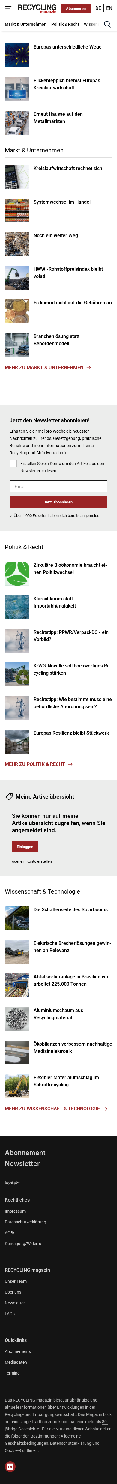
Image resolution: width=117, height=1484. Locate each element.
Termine (12, 1373)
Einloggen (25, 846)
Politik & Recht (24, 547)
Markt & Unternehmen (34, 150)
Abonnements (18, 1351)
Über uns (13, 1292)
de (98, 8)
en (109, 8)
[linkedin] (10, 1466)
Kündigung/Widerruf (24, 1243)
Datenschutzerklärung (25, 1222)
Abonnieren (76, 8)
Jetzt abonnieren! (59, 502)
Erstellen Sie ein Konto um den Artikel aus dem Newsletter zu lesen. (62, 467)
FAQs (10, 1313)
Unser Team (16, 1281)
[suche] (107, 24)
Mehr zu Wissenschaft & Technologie (52, 1109)
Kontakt (12, 1182)
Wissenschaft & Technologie (42, 891)
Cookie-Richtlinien (21, 1450)
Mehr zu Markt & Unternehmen (44, 367)
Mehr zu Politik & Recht (35, 764)
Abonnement (25, 1153)
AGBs (10, 1232)
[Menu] (8, 8)
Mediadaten (16, 1362)
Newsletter (22, 1163)
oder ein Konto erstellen (32, 861)
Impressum (15, 1211)
